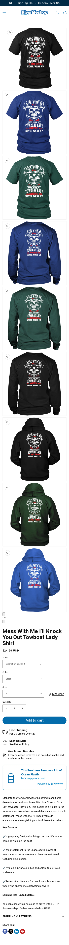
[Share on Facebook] (5, 931)
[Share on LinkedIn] (16, 931)
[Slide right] (4, 621)
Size (5, 687)
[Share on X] (10, 931)
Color (5, 672)
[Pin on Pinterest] (22, 931)
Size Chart (58, 694)
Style (5, 657)
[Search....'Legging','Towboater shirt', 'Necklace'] (57, 12)
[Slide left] (4, 614)
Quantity (7, 702)
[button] (4, 12)
